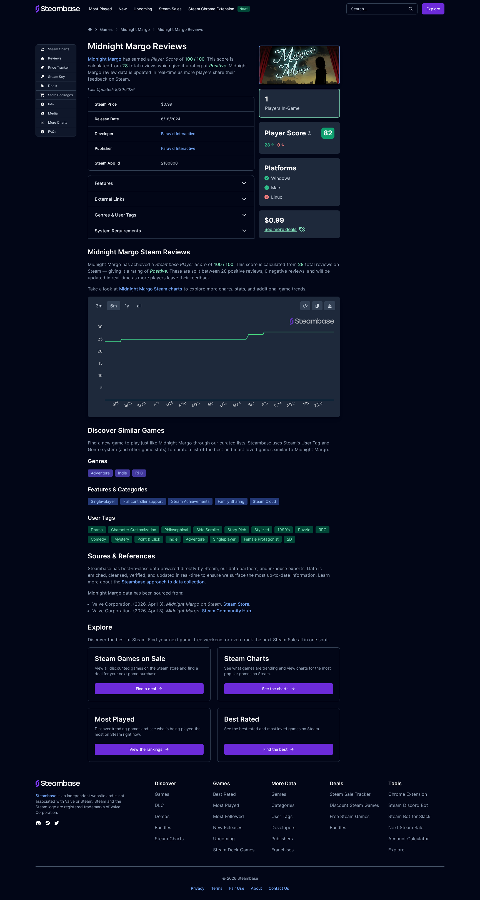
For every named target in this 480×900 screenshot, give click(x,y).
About (256, 888)
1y (127, 306)
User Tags (281, 816)
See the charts (275, 688)
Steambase (46, 795)
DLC (159, 805)
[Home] (90, 29)
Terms (216, 888)
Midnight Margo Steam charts (150, 289)
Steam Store (236, 604)
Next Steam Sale (405, 827)
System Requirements (118, 230)
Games (106, 29)
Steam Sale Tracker (350, 794)
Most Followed (228, 816)
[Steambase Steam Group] (48, 823)
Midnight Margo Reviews (180, 29)
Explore (433, 8)
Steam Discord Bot (408, 805)
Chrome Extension (407, 794)
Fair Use (236, 888)
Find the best (275, 749)
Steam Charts (169, 838)
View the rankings (145, 749)
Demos (162, 816)
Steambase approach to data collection (163, 582)
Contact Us (279, 888)
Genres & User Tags (115, 215)
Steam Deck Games (233, 849)
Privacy (197, 888)
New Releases (227, 827)
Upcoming (143, 8)
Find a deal (146, 688)
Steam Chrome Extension (211, 8)
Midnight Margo (135, 29)
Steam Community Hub (226, 610)
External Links (110, 199)
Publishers (282, 838)
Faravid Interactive (178, 133)
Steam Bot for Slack (409, 816)
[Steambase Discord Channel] (38, 823)
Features (104, 183)
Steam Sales (170, 8)
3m (99, 306)
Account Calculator (408, 838)
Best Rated (224, 794)
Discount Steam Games (354, 805)
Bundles (163, 827)
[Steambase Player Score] (309, 133)
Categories (282, 805)
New (123, 8)
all (139, 306)
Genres (278, 794)
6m (113, 306)
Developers (283, 827)
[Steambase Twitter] (56, 823)
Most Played (100, 8)
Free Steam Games (349, 816)
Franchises (282, 849)
